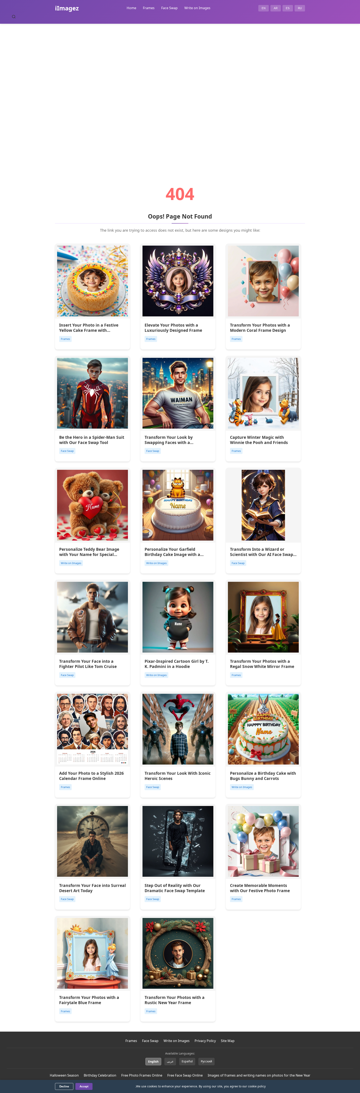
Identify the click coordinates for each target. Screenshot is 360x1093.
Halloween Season (64, 1075)
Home (131, 8)
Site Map (228, 1040)
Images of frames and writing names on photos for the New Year (259, 1075)
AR (276, 8)
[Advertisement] (180, 92)
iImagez (67, 8)
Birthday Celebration (100, 1075)
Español (187, 1061)
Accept (84, 1086)
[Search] (14, 16)
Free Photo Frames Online (141, 1075)
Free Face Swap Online (185, 1075)
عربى (170, 1061)
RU (300, 8)
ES (288, 8)
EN (263, 8)
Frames (149, 8)
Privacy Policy (205, 1040)
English (153, 1061)
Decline (64, 1086)
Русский (206, 1061)
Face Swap (169, 8)
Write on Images (197, 8)
